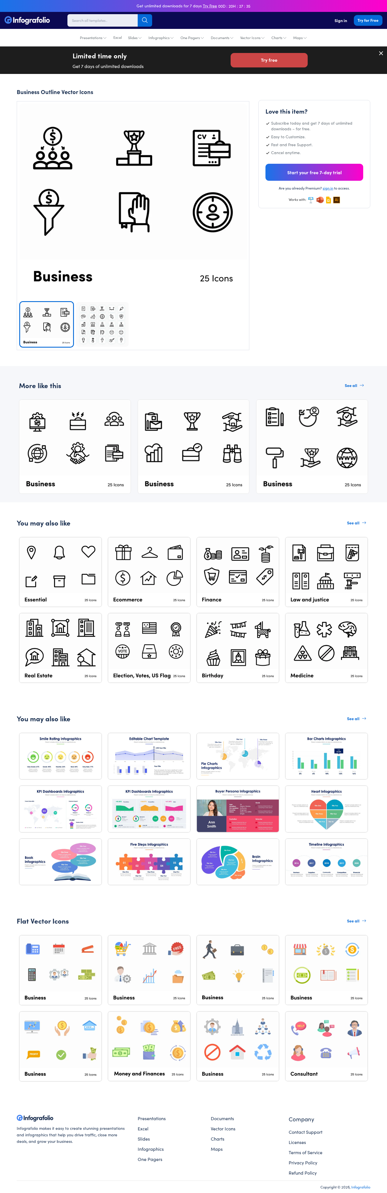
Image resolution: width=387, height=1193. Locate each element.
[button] (239, 193)
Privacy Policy (303, 1162)
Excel (117, 37)
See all (351, 385)
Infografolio (360, 1186)
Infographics (159, 37)
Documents (220, 37)
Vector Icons (250, 37)
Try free (269, 60)
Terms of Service (305, 1152)
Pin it (32, 113)
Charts (276, 37)
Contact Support (305, 1132)
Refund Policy (303, 1172)
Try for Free (368, 20)
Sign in (341, 20)
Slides (133, 37)
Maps (298, 37)
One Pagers (190, 37)
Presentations (91, 37)
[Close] (381, 53)
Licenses (297, 1142)
